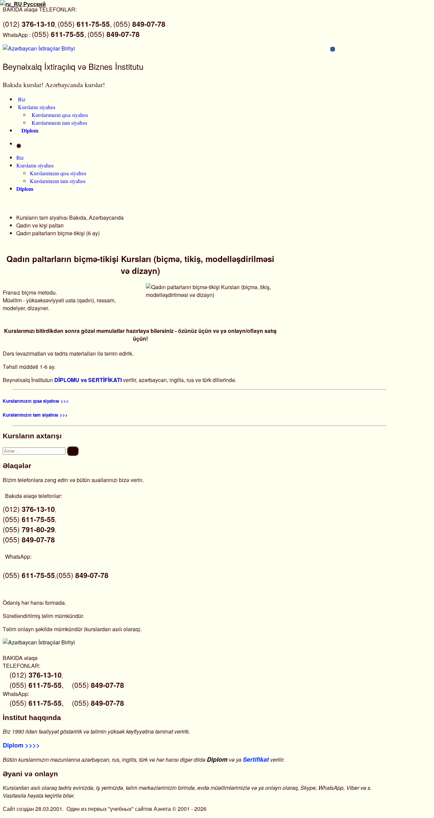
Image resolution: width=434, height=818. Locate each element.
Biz (21, 99)
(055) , (85, 24)
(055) (139, 24)
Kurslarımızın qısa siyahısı (60, 114)
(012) (29, 24)
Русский (34, 4)
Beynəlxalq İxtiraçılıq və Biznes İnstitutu (73, 66)
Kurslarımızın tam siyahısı (59, 122)
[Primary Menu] (18, 145)
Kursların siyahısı (36, 107)
